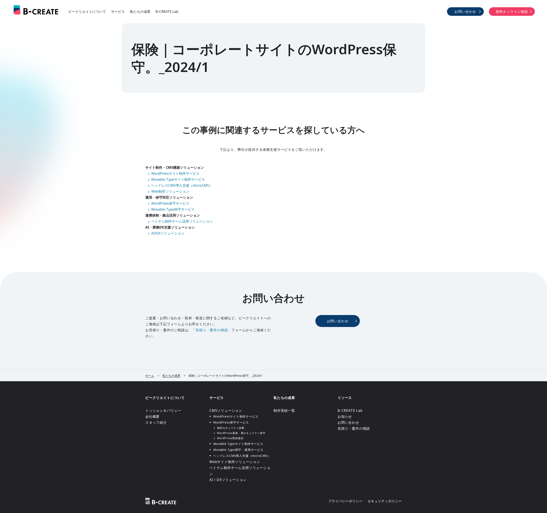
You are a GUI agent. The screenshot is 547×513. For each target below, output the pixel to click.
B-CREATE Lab (167, 11)
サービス (118, 11)
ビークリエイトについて (87, 11)
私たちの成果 (140, 11)
